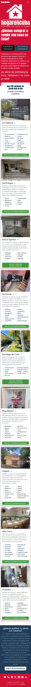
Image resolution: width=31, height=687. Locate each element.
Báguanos (8, 488)
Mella (6, 371)
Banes (7, 490)
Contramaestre (9, 368)
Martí (19, 313)
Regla (19, 145)
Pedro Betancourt (23, 317)
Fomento (7, 255)
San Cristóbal (21, 612)
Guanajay (20, 603)
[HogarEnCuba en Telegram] (22, 677)
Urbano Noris (21, 497)
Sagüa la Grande (22, 552)
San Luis (7, 375)
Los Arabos (20, 311)
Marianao (20, 138)
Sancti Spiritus (9, 239)
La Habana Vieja (22, 134)
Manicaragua (9, 554)
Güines (7, 430)
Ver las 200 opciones (15, 155)
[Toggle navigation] (28, 2)
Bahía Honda (9, 607)
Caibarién (8, 545)
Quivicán (20, 426)
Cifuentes (8, 548)
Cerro (6, 140)
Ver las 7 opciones (15, 265)
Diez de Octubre (10, 144)
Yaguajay (20, 258)
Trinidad (19, 256)
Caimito (7, 610)
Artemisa (6, 589)
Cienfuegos (7, 183)
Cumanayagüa (21, 198)
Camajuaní (8, 546)
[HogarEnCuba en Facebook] (12, 677)
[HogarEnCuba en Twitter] (15, 677)
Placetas (7, 556)
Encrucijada (8, 552)
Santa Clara (21, 554)
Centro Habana (9, 138)
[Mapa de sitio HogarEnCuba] (26, 677)
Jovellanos (8, 320)
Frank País (8, 497)
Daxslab (22, 684)
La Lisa (19, 136)
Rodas (19, 204)
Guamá (7, 369)
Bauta (7, 608)
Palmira (19, 202)
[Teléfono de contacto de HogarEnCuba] (8, 677)
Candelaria (8, 612)
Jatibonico (8, 256)
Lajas (19, 200)
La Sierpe (8, 258)
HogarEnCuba (5, 2)
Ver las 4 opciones (15, 503)
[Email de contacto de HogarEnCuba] (5, 677)
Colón (6, 317)
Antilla (7, 486)
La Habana (7, 123)
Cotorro (7, 142)
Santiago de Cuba (10, 354)
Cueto (7, 496)
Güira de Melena (22, 605)
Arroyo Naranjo (9, 134)
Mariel (19, 607)
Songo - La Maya (22, 371)
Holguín (6, 471)
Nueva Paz (8, 437)
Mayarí (19, 490)
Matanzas (7, 294)
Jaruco (7, 432)
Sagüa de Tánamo (23, 496)
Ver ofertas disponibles (23, 48)
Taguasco (20, 255)
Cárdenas (8, 311)
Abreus (7, 198)
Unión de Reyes (22, 320)
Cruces (7, 206)
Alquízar (7, 603)
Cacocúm (7, 492)
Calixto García (9, 494)
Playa (19, 140)
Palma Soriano (9, 373)
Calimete (7, 309)
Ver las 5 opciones (15, 382)
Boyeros (7, 136)
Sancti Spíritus (21, 253)
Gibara (19, 486)
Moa (18, 492)
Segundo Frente (22, 369)
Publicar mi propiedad (8, 48)
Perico (19, 319)
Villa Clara (7, 531)
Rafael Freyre (21, 494)
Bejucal (7, 428)
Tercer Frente (21, 373)
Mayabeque (8, 411)
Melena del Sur (9, 435)
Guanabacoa (9, 145)
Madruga (7, 433)
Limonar (19, 309)
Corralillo (7, 550)
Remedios (20, 550)
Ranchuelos (21, 548)
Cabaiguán (8, 253)
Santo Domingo (22, 556)
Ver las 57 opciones (15, 211)
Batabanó (8, 426)
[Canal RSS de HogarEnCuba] (19, 677)
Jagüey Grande (9, 319)
